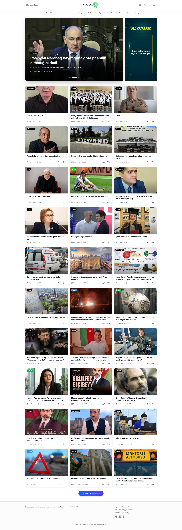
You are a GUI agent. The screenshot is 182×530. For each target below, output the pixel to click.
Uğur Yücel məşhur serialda (38, 196)
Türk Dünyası (79, 13)
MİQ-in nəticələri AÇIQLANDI (127, 438)
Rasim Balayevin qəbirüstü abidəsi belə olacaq (45, 156)
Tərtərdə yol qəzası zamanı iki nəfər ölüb (43, 478)
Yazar (121, 13)
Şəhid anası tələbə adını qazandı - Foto (131, 237)
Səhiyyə (138, 13)
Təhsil (69, 13)
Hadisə (60, 13)
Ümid (118, 116)
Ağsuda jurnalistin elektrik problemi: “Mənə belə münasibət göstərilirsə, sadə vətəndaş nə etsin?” (90, 360)
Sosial (113, 13)
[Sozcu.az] (91, 5)
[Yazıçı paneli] (154, 5)
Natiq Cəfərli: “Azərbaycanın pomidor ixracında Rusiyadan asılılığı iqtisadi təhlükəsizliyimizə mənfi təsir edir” (135, 279)
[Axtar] (149, 5)
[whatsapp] (124, 517)
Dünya (129, 13)
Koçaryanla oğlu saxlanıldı (81, 237)
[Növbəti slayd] (117, 49)
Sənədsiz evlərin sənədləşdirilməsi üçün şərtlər (46, 317)
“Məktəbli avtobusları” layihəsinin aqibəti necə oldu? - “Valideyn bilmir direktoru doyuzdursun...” (134, 480)
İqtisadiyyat (103, 13)
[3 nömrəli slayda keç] (76, 77)
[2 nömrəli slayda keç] (72, 77)
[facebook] (116, 517)
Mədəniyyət (92, 13)
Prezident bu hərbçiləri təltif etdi (58, 62)
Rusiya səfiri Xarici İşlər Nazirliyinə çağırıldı (88, 478)
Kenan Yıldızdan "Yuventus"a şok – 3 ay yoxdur (90, 196)
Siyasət (44, 13)
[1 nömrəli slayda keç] (70, 77)
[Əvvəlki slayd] (31, 49)
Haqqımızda (74, 507)
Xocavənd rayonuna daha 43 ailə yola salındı (89, 156)
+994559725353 (123, 507)
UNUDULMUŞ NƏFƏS (35, 116)
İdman (52, 13)
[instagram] (120, 517)
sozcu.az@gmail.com (125, 510)
